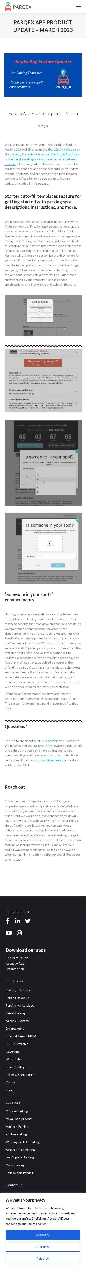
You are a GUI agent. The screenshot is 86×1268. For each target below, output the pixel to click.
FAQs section (48, 741)
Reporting (13, 1051)
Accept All (43, 1235)
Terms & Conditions (19, 1074)
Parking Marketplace (20, 1005)
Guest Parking (16, 1013)
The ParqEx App (17, 958)
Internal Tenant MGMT (22, 1036)
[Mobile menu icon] (79, 6)
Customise (43, 1246)
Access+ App (15, 963)
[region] (43, 1230)
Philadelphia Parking (19, 1173)
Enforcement (15, 1028)
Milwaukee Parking (19, 1119)
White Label (14, 1059)
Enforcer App (15, 969)
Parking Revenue (17, 997)
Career (10, 1082)
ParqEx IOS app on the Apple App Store (52, 154)
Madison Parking (17, 1126)
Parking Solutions (18, 990)
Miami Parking (15, 1165)
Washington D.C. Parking (23, 1142)
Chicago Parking (17, 1111)
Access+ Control (17, 1021)
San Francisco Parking (21, 1149)
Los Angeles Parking (20, 1157)
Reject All (43, 1258)
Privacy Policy (15, 1067)
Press (10, 1090)
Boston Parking (16, 1134)
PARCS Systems (17, 1044)
